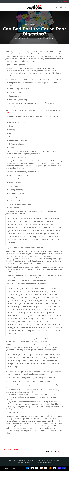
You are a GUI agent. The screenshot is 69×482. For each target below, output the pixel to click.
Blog (10, 460)
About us (22, 460)
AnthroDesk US (11, 469)
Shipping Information (53, 460)
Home (16, 38)
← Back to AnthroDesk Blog (11, 449)
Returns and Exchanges (25, 462)
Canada (65, 1)
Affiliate (15, 460)
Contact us (30, 460)
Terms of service (40, 460)
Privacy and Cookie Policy (43, 462)
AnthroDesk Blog (25, 38)
